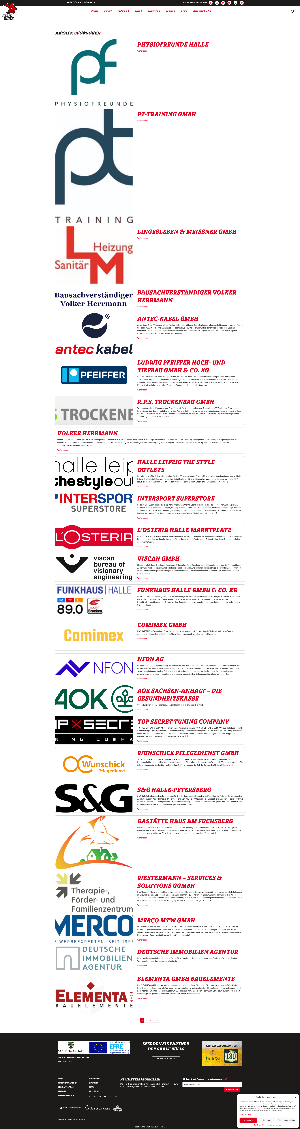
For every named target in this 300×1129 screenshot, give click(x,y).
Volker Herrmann (87, 433)
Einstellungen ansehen (286, 1120)
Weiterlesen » (142, 51)
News (107, 11)
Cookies (82, 1120)
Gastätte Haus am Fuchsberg (185, 821)
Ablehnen (266, 1120)
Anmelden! (232, 1090)
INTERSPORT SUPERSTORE (176, 498)
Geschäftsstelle (65, 1087)
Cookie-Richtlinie (259, 1125)
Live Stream (94, 1079)
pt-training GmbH (166, 114)
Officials (62, 1091)
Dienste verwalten (245, 1114)
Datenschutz (270, 1125)
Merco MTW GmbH (166, 920)
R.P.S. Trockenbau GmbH (175, 402)
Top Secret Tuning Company (183, 721)
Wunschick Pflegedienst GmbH (188, 753)
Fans (138, 11)
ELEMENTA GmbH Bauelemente (186, 979)
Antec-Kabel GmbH (167, 319)
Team (60, 1079)
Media (170, 11)
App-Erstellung (65, 1062)
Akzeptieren (248, 1120)
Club (94, 11)
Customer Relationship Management (74, 1058)
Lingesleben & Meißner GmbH (186, 232)
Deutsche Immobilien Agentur (187, 952)
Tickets (123, 11)
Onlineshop (202, 11)
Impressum (278, 1125)
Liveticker (93, 1083)
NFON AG (150, 659)
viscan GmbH (158, 558)
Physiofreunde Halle (172, 44)
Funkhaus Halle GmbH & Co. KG (187, 590)
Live (184, 11)
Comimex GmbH (161, 625)
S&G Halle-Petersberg (174, 790)
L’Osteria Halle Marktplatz (184, 530)
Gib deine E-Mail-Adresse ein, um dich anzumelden (204, 1079)
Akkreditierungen (66, 1095)
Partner (153, 11)
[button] (295, 1097)
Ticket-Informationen (67, 1083)
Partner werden (166, 1059)
